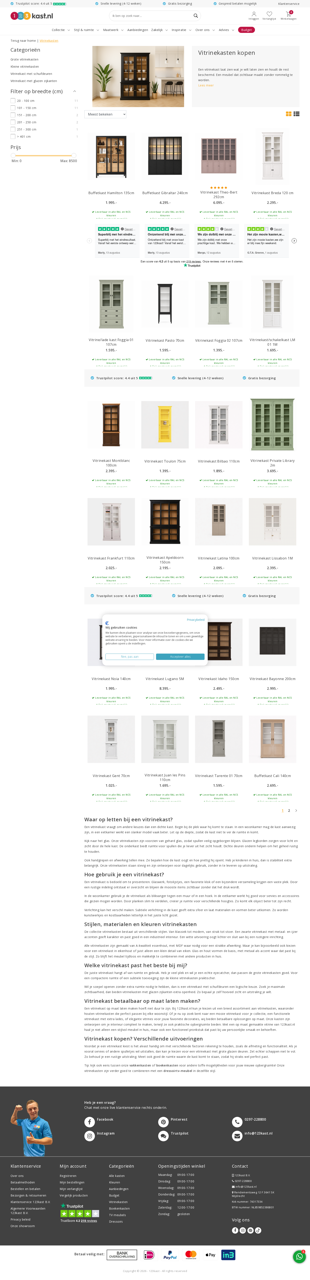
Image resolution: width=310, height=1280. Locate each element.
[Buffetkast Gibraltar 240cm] (165, 156)
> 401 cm (24, 136)
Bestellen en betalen (25, 1189)
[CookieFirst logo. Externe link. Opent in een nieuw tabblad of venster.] (107, 623)
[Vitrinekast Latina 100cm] (219, 521)
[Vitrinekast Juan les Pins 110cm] (165, 739)
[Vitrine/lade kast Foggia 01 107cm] (111, 303)
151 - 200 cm (26, 115)
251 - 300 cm (26, 129)
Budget (114, 1195)
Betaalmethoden (23, 1182)
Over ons (17, 1176)
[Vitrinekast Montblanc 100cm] (111, 424)
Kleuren (114, 1182)
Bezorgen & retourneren (28, 1195)
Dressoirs (116, 1221)
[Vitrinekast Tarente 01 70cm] (219, 739)
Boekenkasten (119, 1208)
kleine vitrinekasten (184, 978)
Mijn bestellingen (72, 1182)
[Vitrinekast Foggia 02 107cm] (219, 303)
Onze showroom (23, 1226)
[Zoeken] (196, 16)
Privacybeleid (196, 620)
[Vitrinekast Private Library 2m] (272, 424)
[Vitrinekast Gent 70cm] (111, 739)
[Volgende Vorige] (296, 812)
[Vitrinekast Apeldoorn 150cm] (165, 521)
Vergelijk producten (74, 1195)
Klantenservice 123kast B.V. (31, 1202)
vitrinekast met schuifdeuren (207, 987)
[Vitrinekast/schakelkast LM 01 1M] (272, 303)
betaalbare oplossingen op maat (240, 1019)
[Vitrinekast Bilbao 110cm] (219, 424)
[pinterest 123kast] (250, 1230)
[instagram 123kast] (243, 1230)
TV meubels (117, 1215)
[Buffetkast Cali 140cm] (272, 739)
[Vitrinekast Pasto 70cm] (165, 303)
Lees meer (206, 85)
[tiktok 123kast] (258, 1230)
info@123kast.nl (246, 1187)
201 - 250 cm (26, 122)
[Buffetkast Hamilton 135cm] (111, 156)
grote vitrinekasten (267, 973)
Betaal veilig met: (89, 1254)
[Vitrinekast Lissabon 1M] (272, 521)
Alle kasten (117, 1176)
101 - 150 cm (26, 108)
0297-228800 (243, 1181)
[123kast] (32, 16)
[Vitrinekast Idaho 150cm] (219, 642)
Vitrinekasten (49, 41)
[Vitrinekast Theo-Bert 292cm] (219, 156)
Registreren (68, 1176)
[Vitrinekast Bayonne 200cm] (272, 642)
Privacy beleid (21, 1219)
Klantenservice (288, 4)
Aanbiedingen (119, 1189)
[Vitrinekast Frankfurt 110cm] (111, 521)
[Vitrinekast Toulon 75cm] (165, 424)
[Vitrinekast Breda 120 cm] (272, 156)
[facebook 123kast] (235, 1230)
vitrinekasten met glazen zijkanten (147, 992)
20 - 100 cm (25, 101)
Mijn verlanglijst (71, 1189)
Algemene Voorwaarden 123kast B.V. (28, 1210)
